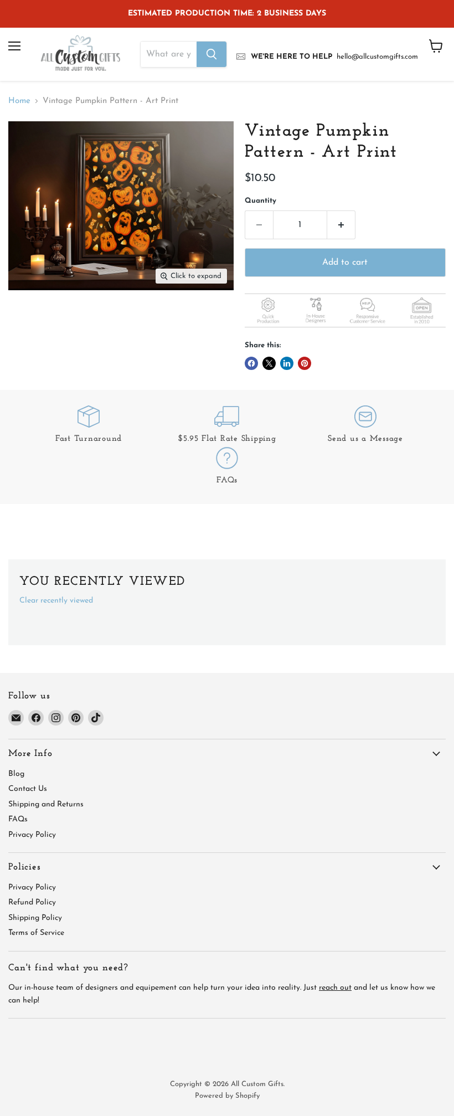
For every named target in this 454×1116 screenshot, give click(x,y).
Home (19, 101)
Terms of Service (36, 933)
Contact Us (27, 789)
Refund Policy (32, 902)
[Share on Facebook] (251, 363)
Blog (16, 774)
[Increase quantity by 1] (341, 224)
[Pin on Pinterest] (304, 363)
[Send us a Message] (365, 426)
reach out (335, 988)
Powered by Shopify (227, 1095)
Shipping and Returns (46, 804)
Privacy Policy (32, 835)
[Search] (211, 54)
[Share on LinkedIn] (286, 363)
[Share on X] (269, 363)
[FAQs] (227, 467)
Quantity (260, 200)
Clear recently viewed (56, 600)
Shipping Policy (35, 918)
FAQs (18, 819)
